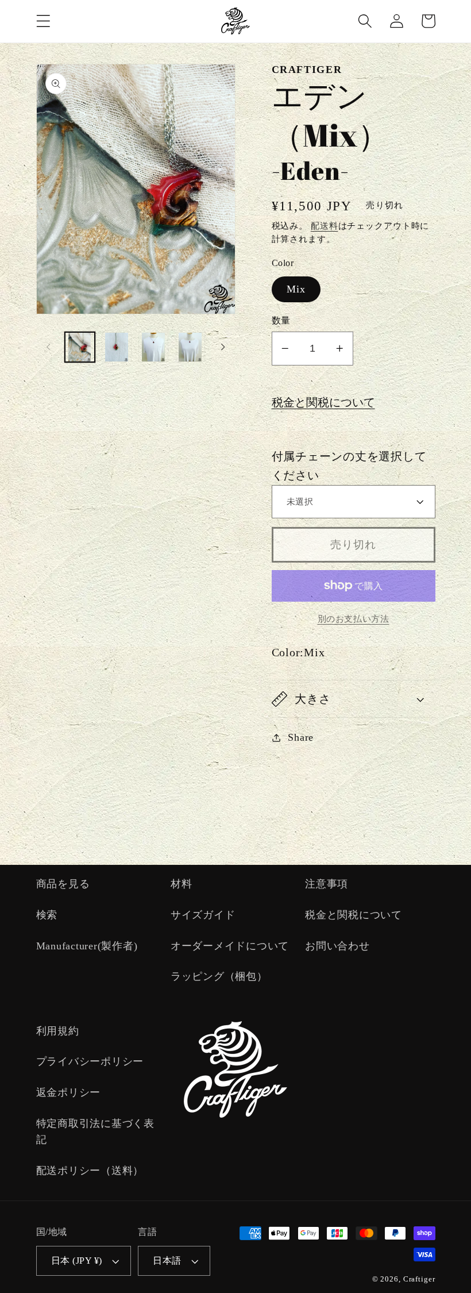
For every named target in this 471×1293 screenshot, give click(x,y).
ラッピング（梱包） (219, 976)
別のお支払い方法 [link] (353, 619)
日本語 (167, 1261)
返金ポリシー (68, 1092)
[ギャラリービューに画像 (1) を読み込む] (80, 347)
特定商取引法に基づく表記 (95, 1132)
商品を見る (63, 884)
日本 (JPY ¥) (76, 1261)
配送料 (324, 225)
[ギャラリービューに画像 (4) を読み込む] (191, 347)
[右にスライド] (222, 347)
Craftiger (419, 1279)
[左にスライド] (48, 347)
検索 (47, 915)
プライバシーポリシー (90, 1061)
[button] (43, 21)
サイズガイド (203, 915)
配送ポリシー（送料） (90, 1170)
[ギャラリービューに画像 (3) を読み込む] (153, 347)
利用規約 (57, 1031)
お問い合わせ (337, 946)
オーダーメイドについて (230, 946)
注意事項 (326, 884)
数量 (281, 320)
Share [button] (301, 737)
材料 (181, 884)
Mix (296, 289)
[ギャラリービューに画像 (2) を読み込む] (117, 347)
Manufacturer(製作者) (87, 946)
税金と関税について (323, 402)
